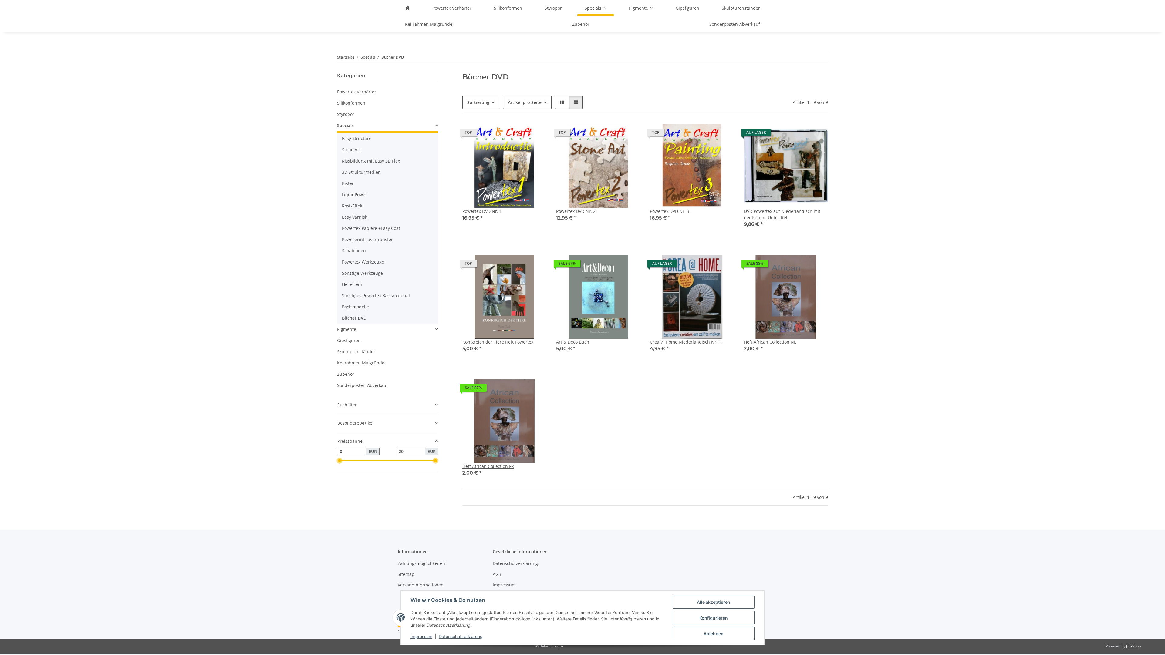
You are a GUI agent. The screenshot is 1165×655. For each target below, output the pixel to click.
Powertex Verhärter (356, 92)
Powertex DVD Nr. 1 (482, 211)
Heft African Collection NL (770, 342)
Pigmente (346, 329)
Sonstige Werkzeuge (362, 273)
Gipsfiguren (349, 340)
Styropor (345, 114)
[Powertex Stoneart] (407, 8)
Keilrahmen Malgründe (360, 363)
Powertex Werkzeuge (363, 262)
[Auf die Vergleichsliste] (520, 134)
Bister (348, 183)
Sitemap (406, 574)
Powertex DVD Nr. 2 (576, 211)
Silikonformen (351, 103)
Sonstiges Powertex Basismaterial (376, 295)
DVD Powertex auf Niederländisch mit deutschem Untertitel (782, 214)
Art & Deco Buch (572, 342)
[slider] (339, 460)
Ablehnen (714, 633)
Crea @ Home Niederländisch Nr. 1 (685, 342)
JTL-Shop (1133, 646)
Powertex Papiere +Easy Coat (371, 228)
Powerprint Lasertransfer (367, 239)
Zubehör (345, 374)
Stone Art (351, 150)
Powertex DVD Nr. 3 (669, 211)
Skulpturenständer (356, 351)
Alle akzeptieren (713, 602)
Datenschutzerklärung (461, 636)
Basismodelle (355, 307)
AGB (497, 574)
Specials (345, 125)
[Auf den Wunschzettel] (536, 134)
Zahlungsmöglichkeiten (421, 563)
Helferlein (352, 284)
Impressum (421, 636)
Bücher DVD (354, 318)
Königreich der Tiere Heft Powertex (497, 342)
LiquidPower (354, 194)
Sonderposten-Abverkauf (362, 385)
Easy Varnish (355, 217)
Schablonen (354, 251)
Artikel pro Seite (525, 102)
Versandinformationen (421, 585)
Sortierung (478, 102)
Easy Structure (356, 138)
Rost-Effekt (353, 206)
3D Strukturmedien (361, 172)
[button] (562, 102)
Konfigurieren (713, 617)
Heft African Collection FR (488, 466)
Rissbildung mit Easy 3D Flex (371, 161)
